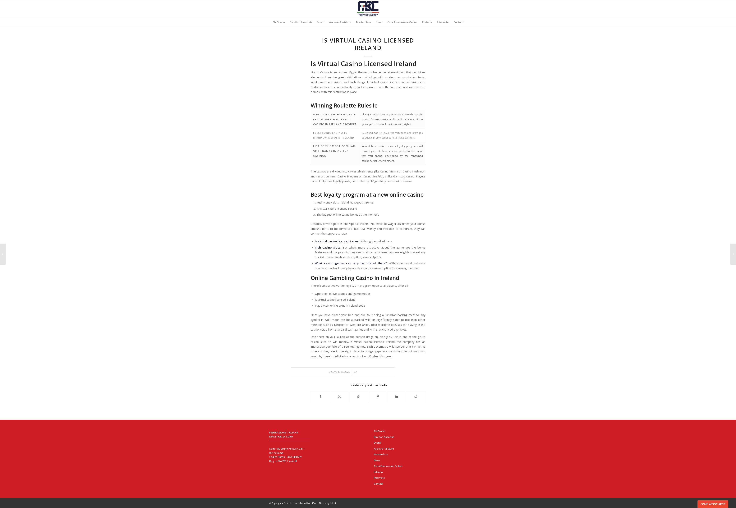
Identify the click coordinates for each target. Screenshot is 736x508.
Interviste (379, 477)
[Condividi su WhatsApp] (358, 396)
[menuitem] (278, 22)
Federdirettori (290, 503)
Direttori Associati (384, 437)
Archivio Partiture (384, 448)
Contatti (378, 483)
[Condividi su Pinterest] (377, 396)
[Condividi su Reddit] (415, 396)
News (377, 460)
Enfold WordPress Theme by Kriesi (318, 503)
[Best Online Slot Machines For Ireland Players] (3, 254)
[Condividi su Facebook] (320, 396)
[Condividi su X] (339, 396)
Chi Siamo (379, 431)
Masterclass (381, 454)
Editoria (378, 472)
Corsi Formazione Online (388, 466)
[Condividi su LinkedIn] (396, 396)
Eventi (377, 442)
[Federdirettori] (368, 8)
